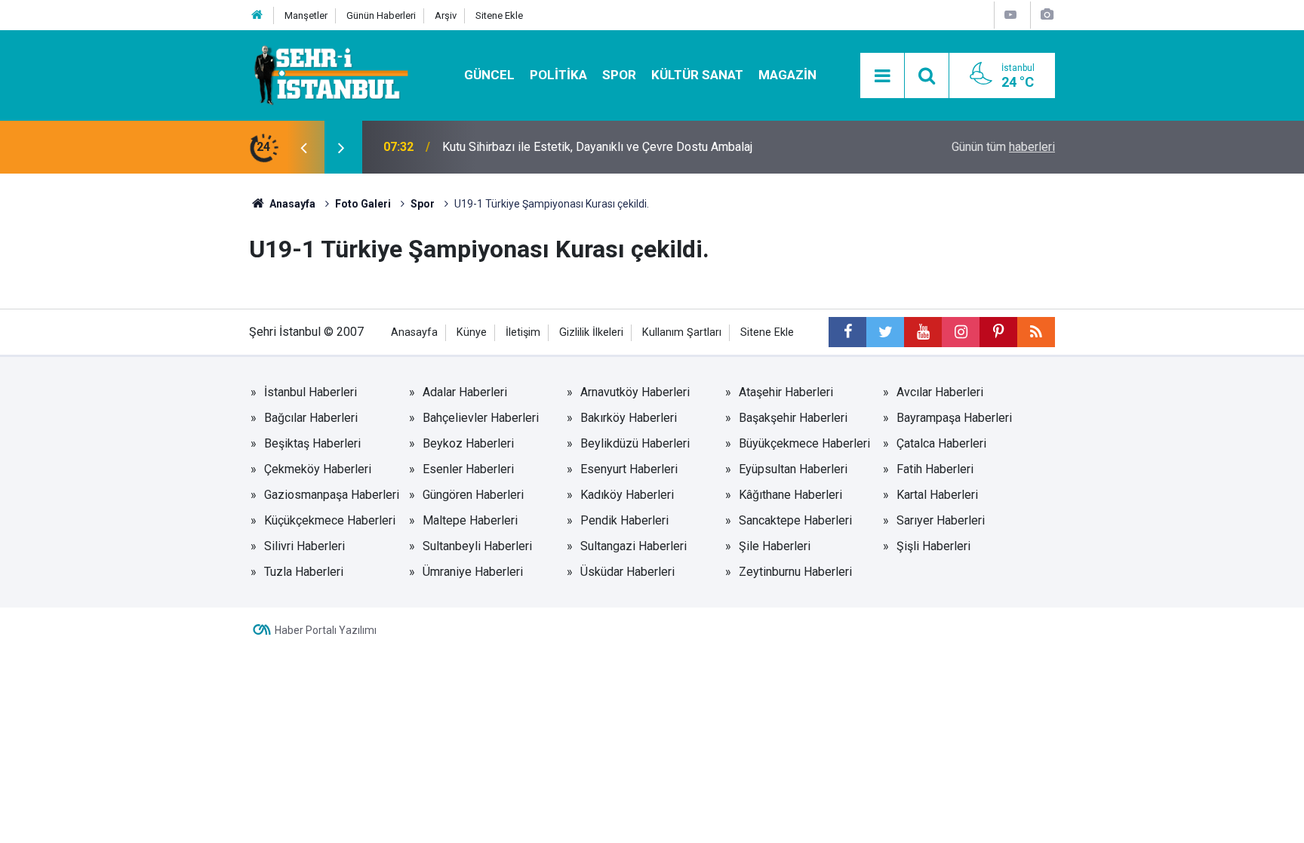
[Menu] (882, 76)
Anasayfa (414, 332)
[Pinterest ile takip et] (998, 332)
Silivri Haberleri (304, 546)
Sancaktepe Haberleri (795, 520)
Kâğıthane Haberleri (790, 495)
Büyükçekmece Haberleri (804, 443)
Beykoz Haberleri (468, 443)
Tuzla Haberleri (303, 572)
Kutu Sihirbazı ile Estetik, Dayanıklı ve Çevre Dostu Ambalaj (597, 147)
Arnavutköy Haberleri (635, 392)
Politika (558, 74)
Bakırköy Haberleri (628, 418)
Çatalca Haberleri (941, 443)
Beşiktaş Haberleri (312, 443)
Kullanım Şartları (681, 332)
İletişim (523, 332)
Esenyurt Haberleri (629, 469)
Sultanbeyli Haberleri (477, 546)
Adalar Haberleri (465, 392)
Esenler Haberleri (468, 469)
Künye (472, 332)
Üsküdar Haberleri (627, 572)
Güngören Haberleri (473, 495)
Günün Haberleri (381, 15)
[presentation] (303, 147)
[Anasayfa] (257, 15)
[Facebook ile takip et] (847, 332)
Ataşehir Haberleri (786, 392)
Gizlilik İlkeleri (591, 332)
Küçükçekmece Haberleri (329, 520)
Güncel (489, 74)
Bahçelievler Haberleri (481, 418)
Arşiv (446, 15)
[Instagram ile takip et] (961, 332)
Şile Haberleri (774, 546)
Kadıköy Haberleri (627, 495)
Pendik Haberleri (624, 520)
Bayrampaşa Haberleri (954, 418)
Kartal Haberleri (937, 495)
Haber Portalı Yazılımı (326, 630)
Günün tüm (1003, 147)
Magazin (787, 74)
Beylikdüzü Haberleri (635, 443)
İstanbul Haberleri (310, 392)
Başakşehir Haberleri (793, 418)
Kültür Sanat (697, 74)
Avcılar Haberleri (939, 392)
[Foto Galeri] (1046, 15)
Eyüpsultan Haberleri (793, 469)
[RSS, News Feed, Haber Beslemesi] (1036, 332)
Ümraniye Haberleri (473, 572)
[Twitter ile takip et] (885, 332)
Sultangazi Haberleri (633, 546)
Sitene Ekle (499, 15)
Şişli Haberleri (933, 546)
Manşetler (306, 15)
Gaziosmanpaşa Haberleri (331, 495)
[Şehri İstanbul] (329, 74)
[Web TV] (1010, 15)
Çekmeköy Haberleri (317, 469)
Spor (619, 74)
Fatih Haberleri (934, 469)
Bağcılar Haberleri (311, 418)
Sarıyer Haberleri (940, 520)
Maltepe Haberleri (470, 520)
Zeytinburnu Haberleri (795, 572)
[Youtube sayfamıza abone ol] (923, 332)
